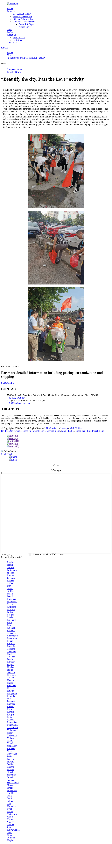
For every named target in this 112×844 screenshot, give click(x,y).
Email (14, 460)
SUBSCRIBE (7, 383)
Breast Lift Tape (26, 24)
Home (10, 8)
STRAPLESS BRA (22, 14)
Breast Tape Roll (83, 431)
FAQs (10, 32)
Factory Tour (19, 37)
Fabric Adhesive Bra (22, 16)
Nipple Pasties (67, 431)
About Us (11, 35)
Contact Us (12, 42)
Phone (14, 457)
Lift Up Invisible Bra (50, 431)
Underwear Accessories (24, 21)
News (9, 29)
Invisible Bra (98, 431)
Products (11, 11)
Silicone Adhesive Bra (23, 19)
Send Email (6, 454)
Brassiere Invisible (31, 431)
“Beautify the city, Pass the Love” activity (26, 58)
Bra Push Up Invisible (11, 431)
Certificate (17, 40)
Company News (14, 69)
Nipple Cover (25, 27)
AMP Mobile (75, 428)
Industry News (14, 72)
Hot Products (52, 428)
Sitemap (64, 428)
